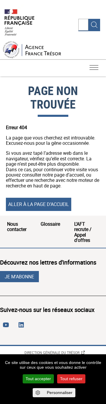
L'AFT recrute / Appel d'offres (83, 232)
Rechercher (94, 25)
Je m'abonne (19, 276)
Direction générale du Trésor (52, 352)
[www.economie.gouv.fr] (19, 23)
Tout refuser (71, 378)
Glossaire (50, 224)
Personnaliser (59, 392)
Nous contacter (16, 226)
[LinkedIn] (22, 327)
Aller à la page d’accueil (38, 204)
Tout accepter (38, 378)
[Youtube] (7, 327)
